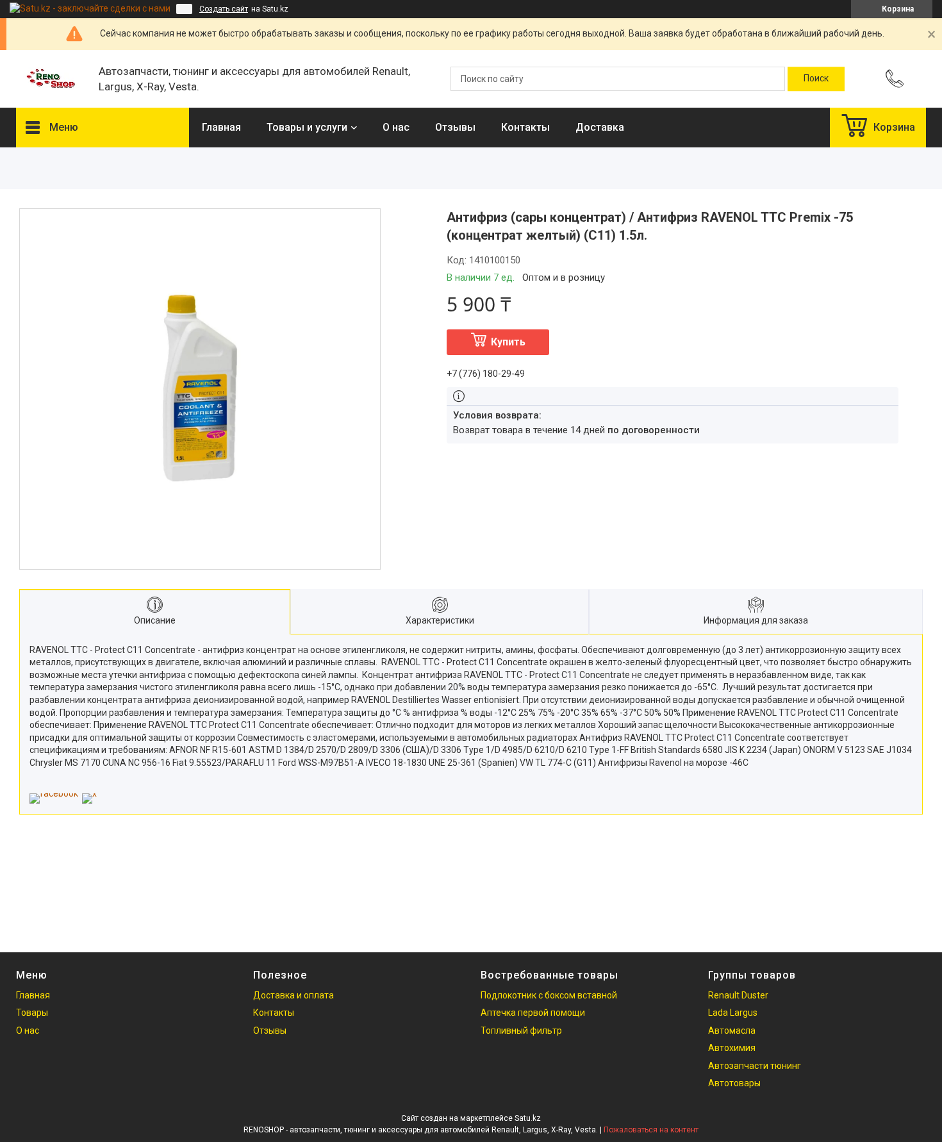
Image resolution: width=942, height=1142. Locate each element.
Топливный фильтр (521, 1030)
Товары (32, 1012)
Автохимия (732, 1048)
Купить (508, 342)
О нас (396, 127)
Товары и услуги (307, 127)
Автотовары (734, 1083)
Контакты (525, 127)
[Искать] (816, 79)
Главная (221, 127)
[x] (89, 793)
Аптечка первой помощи (533, 1012)
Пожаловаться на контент (651, 1129)
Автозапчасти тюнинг (754, 1066)
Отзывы (455, 127)
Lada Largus (732, 1012)
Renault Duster (738, 995)
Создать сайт (223, 8)
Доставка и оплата (293, 995)
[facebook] (53, 793)
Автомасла (732, 1030)
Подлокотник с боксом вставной (549, 995)
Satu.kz (528, 1118)
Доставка (599, 127)
